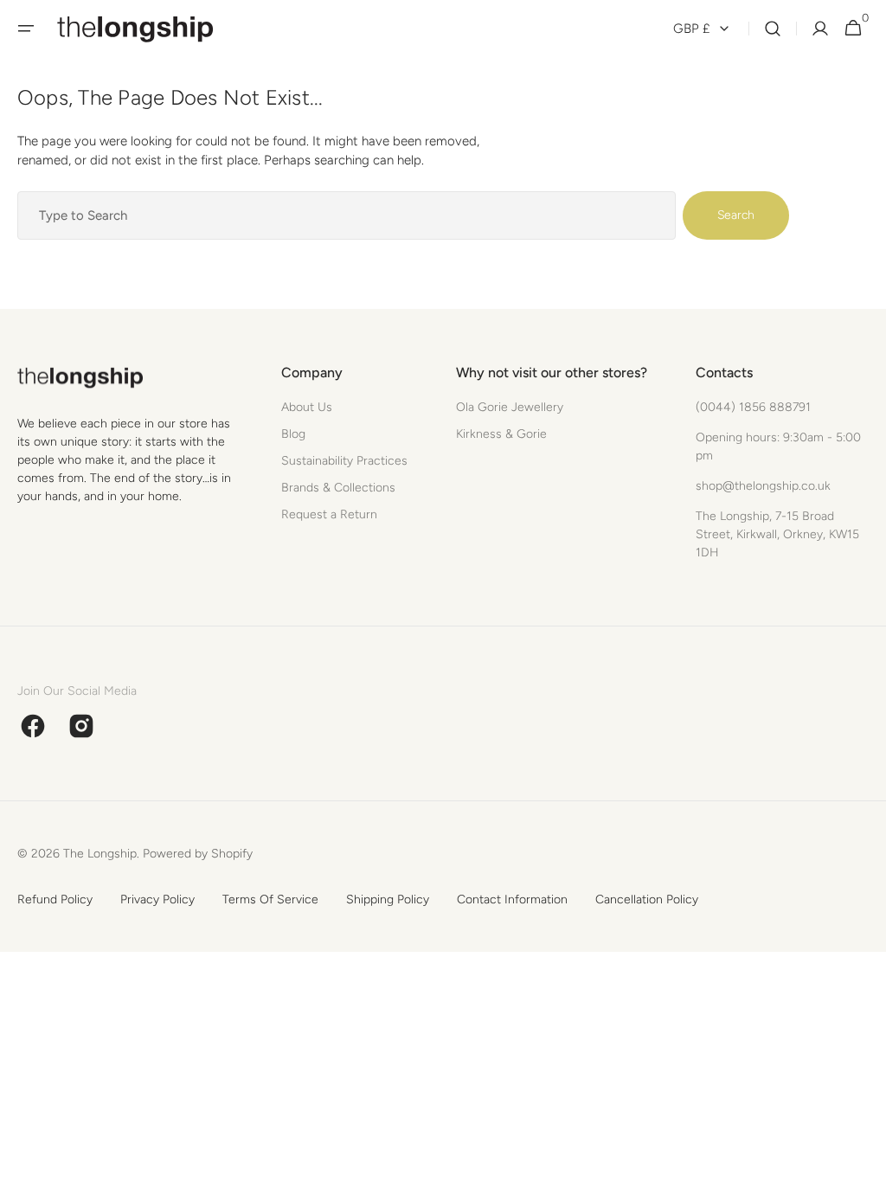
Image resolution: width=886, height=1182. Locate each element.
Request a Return (329, 514)
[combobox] (346, 215)
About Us (306, 407)
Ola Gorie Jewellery (509, 407)
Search (735, 215)
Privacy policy (157, 899)
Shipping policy (387, 899)
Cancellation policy (646, 899)
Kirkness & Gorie (501, 434)
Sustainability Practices (344, 460)
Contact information (512, 899)
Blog (293, 434)
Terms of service (270, 899)
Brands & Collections (338, 487)
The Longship (100, 853)
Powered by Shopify (198, 853)
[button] (26, 29)
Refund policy (55, 899)
